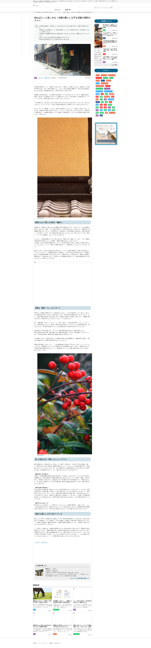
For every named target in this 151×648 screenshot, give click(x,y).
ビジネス (108, 86)
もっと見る (114, 64)
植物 (105, 107)
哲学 (101, 99)
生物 (34, 609)
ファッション (76, 634)
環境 (101, 110)
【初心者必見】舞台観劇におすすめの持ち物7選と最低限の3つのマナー (110, 42)
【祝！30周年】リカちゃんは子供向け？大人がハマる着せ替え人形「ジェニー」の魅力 (110, 58)
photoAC (41, 218)
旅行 (97, 107)
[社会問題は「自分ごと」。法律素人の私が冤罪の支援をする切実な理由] (62, 594)
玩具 (104, 62)
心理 (106, 102)
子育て (97, 102)
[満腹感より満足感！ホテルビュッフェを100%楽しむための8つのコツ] (62, 618)
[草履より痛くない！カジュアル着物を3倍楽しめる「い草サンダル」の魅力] (82, 618)
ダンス (97, 83)
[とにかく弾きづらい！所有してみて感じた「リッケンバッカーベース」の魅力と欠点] (98, 36)
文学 (104, 54)
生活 (104, 30)
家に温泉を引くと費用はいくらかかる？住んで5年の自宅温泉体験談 (110, 26)
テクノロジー (104, 83)
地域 (35, 77)
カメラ (111, 78)
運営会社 (35, 643)
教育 (101, 104)
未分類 (54, 609)
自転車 (101, 112)
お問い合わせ (57, 643)
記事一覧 (67, 9)
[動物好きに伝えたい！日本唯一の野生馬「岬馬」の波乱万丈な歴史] (42, 594)
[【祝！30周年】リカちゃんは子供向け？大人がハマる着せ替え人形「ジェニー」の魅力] (98, 59)
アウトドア (104, 75)
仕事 (106, 94)
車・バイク (112, 112)
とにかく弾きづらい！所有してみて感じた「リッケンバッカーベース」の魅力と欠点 (110, 34)
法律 (58, 609)
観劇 (104, 46)
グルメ (54, 634)
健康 (101, 96)
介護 (102, 94)
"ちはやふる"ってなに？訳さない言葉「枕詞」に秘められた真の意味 (110, 50)
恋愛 (110, 102)
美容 (97, 112)
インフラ (105, 78)
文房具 (110, 104)
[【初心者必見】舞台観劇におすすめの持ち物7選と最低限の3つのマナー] (98, 44)
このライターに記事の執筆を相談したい (79, 578)
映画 (101, 107)
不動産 (97, 94)
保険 (97, 96)
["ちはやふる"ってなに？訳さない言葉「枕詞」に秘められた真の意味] (98, 52)
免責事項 (51, 643)
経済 (113, 110)
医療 (113, 96)
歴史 (74, 609)
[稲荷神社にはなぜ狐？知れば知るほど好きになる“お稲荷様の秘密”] (42, 618)
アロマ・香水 (112, 75)
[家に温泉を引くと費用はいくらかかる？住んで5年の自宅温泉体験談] (98, 28)
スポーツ (108, 80)
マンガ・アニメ (108, 91)
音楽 (104, 38)
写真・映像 (107, 96)
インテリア (99, 78)
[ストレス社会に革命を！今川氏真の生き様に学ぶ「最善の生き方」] (82, 594)
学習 (102, 102)
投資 (97, 104)
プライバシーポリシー (43, 643)
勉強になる (47, 77)
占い (97, 99)
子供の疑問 (111, 99)
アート (97, 75)
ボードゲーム (99, 91)
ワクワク (40, 77)
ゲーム (103, 80)
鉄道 (97, 115)
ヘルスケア (107, 88)
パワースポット (100, 86)
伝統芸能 (111, 94)
